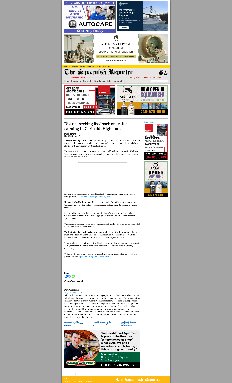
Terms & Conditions (86, 374)
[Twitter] (69, 276)
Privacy (78, 374)
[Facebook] (66, 276)
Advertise (72, 374)
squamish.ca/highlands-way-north (96, 196)
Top (65, 378)
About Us (66, 374)
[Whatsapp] (73, 276)
